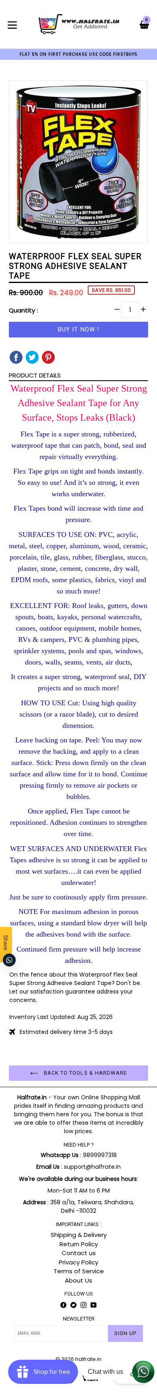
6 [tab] (91, 237)
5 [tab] (85, 237)
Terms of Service (79, 1271)
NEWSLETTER (79, 1319)
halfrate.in (88, 1359)
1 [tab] (59, 237)
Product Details (35, 375)
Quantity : (23, 310)
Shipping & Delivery (79, 1235)
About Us (78, 1280)
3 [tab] (72, 237)
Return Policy (79, 1244)
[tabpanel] (78, 163)
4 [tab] (78, 237)
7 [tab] (98, 237)
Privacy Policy (78, 1262)
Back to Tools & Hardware (84, 1073)
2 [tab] (66, 237)
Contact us (79, 1253)
